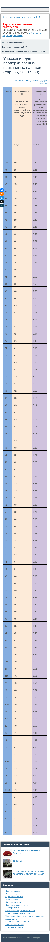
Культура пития (12, 908)
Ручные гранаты (12, 899)
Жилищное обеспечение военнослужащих (24, 916)
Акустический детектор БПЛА (21, 17)
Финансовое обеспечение (17, 922)
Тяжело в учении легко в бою (18, 913)
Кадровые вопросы (14, 927)
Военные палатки (13, 902)
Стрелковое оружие (14, 896)
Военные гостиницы (14, 924)
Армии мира (11, 919)
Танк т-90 (17, 861)
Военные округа (12, 891)
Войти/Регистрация (32, 938)
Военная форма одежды (16, 905)
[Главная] (3, 42)
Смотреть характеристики (22, 34)
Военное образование (15, 894)
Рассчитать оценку (22, 80)
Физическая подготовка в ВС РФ (20, 910)
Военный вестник (9, 938)
